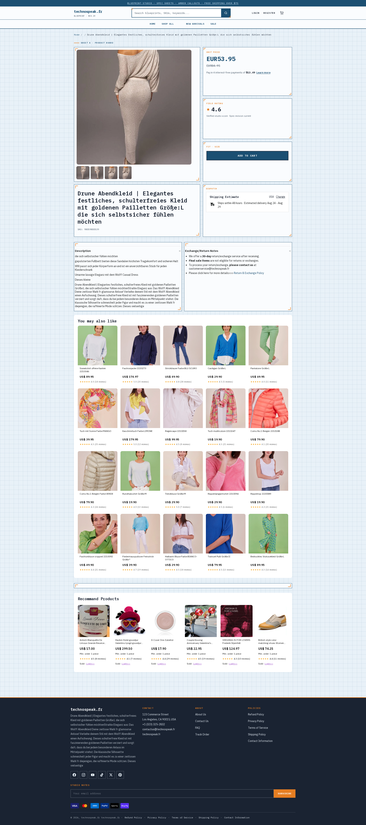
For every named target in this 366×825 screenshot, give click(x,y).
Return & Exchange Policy (249, 273)
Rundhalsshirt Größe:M (134, 493)
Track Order (202, 734)
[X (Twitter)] (111, 775)
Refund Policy (256, 714)
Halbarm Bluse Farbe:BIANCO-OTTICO (181, 558)
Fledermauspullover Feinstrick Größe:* (138, 558)
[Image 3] (111, 172)
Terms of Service (258, 727)
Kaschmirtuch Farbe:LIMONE (137, 431)
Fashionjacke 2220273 (134, 368)
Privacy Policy (256, 721)
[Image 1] (82, 172)
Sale (213, 23)
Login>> (90, 663)
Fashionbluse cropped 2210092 (96, 556)
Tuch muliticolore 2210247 (221, 431)
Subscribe (284, 793)
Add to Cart (247, 155)
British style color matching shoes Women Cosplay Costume (271, 642)
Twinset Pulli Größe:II (219, 556)
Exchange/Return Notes (201, 251)
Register (269, 13)
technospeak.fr (88, 13)
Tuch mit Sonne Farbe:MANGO (95, 431)
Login (255, 13)
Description (83, 251)
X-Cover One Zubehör (162, 640)
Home (153, 23)
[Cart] (282, 13)
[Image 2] (97, 172)
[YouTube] (92, 775)
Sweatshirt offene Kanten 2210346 (93, 370)
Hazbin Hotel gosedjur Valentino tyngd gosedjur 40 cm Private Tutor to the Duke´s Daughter (128, 642)
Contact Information (260, 741)
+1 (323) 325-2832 (153, 724)
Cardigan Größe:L (217, 368)
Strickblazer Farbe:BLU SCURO (181, 368)
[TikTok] (102, 775)
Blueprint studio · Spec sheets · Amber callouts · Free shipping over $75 (182, 3)
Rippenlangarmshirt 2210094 (223, 493)
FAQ (197, 727)
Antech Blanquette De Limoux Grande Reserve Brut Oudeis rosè (92, 642)
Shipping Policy (257, 734)
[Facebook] (74, 775)
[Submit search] (225, 13)
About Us (200, 714)
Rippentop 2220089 (260, 493)
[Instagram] (83, 775)
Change (280, 196)
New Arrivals (195, 23)
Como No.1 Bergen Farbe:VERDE (96, 493)
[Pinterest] (120, 775)
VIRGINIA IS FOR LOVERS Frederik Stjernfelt (236, 641)
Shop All (168, 23)
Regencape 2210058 (175, 431)
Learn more (263, 72)
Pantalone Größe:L (260, 368)
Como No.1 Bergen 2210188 (265, 431)
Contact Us (202, 721)
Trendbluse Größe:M (175, 493)
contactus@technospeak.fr (158, 729)
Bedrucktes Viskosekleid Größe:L (267, 556)
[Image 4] (125, 172)
